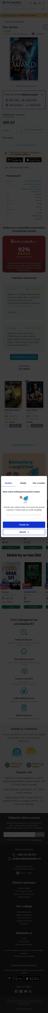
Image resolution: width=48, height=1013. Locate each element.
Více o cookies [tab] (39, 483)
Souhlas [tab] (8, 483)
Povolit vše (24, 525)
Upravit (22, 532)
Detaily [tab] (23, 483)
